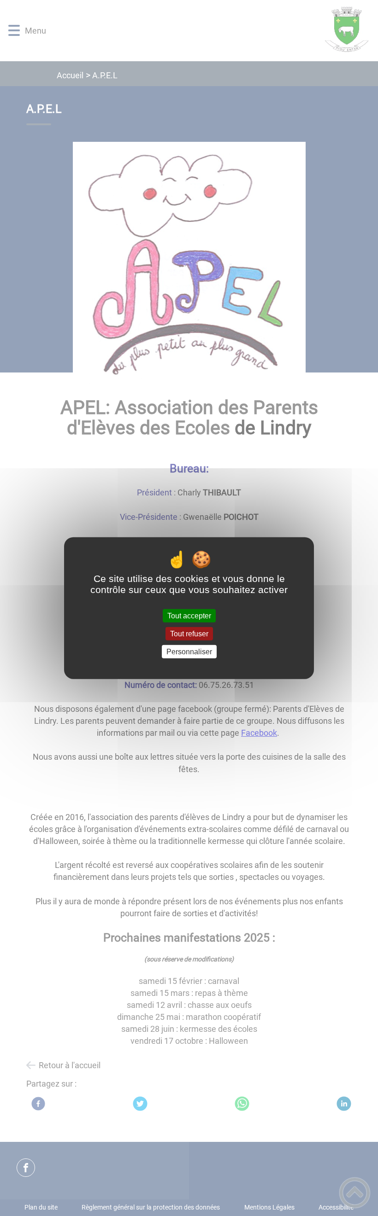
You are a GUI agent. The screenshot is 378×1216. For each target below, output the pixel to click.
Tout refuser (189, 633)
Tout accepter (189, 615)
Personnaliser (189, 652)
